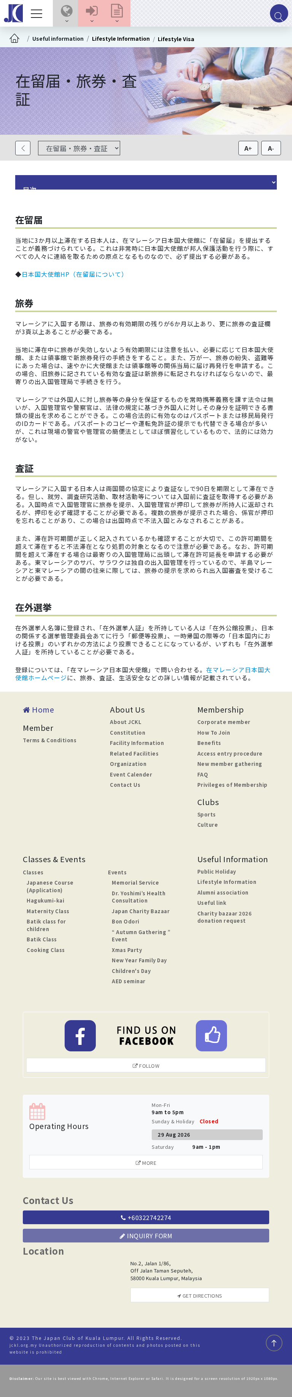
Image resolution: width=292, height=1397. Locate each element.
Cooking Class (46, 950)
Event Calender (131, 774)
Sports (206, 814)
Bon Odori (126, 921)
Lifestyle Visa (176, 39)
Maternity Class (48, 911)
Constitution (127, 732)
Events (117, 872)
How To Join (213, 732)
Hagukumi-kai (45, 900)
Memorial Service (135, 882)
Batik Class (42, 939)
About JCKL (125, 722)
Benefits (209, 742)
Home (42, 709)
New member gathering (229, 763)
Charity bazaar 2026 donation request (224, 917)
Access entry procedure (230, 753)
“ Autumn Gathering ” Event (141, 935)
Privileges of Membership (232, 784)
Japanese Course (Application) (50, 886)
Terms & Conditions (49, 740)
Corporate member (224, 722)
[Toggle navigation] (38, 13)
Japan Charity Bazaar (141, 911)
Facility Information (137, 742)
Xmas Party (127, 950)
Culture (207, 824)
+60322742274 (148, 1217)
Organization (128, 763)
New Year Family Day (139, 960)
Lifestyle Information (121, 38)
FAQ (202, 774)
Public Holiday (216, 871)
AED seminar (129, 981)
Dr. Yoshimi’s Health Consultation (138, 897)
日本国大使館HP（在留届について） (75, 274)
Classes (33, 872)
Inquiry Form (149, 1235)
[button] (66, 13)
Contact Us (125, 784)
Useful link (212, 902)
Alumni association (223, 892)
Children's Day (131, 970)
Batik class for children (46, 925)
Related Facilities (134, 753)
